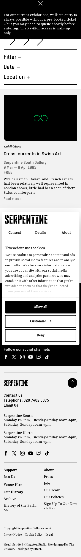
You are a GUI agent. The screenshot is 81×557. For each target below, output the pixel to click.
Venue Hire (13, 485)
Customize (38, 321)
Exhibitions (12, 147)
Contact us (13, 396)
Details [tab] (40, 233)
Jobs (47, 483)
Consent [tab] (14, 233)
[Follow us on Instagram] (22, 357)
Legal (49, 534)
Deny (40, 335)
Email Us (11, 405)
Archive (10, 499)
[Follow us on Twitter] (14, 357)
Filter (10, 57)
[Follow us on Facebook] (6, 357)
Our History (13, 492)
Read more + (13, 199)
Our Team (52, 490)
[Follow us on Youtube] (30, 357)
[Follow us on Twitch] (39, 357)
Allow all (40, 307)
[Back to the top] (72, 383)
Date (9, 67)
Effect (37, 549)
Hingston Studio (35, 544)
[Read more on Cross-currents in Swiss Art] (40, 118)
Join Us (9, 477)
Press (48, 477)
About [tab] (66, 233)
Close (40, 3)
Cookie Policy (33, 534)
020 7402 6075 (36, 400)
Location (14, 77)
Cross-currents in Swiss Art (32, 153)
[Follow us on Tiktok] (47, 357)
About (49, 470)
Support (10, 470)
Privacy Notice (13, 534)
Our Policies (54, 497)
